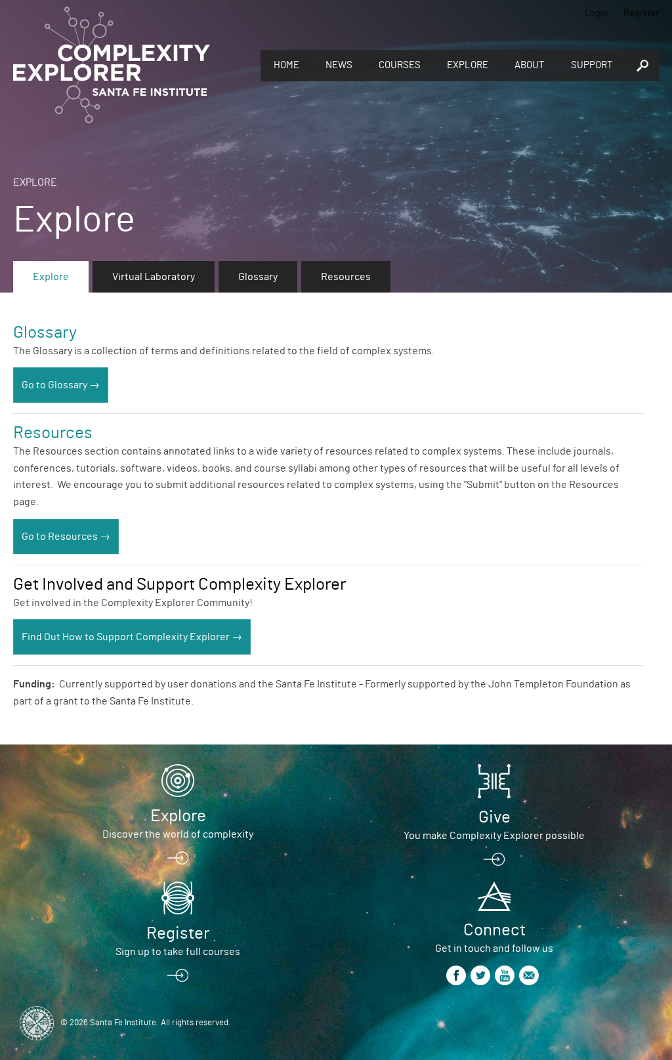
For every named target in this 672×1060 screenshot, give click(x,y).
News (339, 65)
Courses (400, 65)
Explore (467, 65)
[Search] (642, 66)
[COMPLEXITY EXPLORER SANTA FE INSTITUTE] (111, 66)
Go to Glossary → (61, 385)
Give (494, 817)
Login (596, 13)
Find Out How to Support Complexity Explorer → (132, 637)
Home (286, 65)
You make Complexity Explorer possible (494, 835)
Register (641, 13)
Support (592, 65)
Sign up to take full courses (178, 952)
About (529, 65)
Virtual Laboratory (153, 277)
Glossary (258, 277)
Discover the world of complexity (177, 834)
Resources (346, 277)
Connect (494, 930)
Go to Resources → (66, 536)
